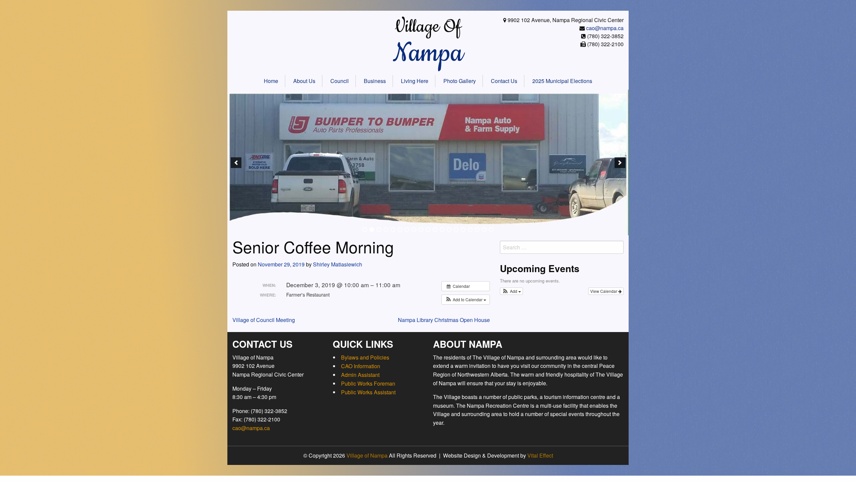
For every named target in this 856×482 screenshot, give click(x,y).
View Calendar (604, 291)
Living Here (414, 81)
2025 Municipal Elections (562, 81)
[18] (484, 229)
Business (375, 81)
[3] (379, 229)
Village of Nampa (367, 455)
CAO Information (360, 366)
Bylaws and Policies (365, 357)
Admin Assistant (360, 375)
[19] (491, 229)
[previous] (236, 162)
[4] (386, 229)
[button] (466, 299)
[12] (442, 229)
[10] (428, 229)
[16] (470, 229)
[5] (393, 229)
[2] (371, 229)
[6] (400, 229)
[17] (477, 229)
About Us (304, 81)
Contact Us (504, 81)
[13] (449, 229)
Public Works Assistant (368, 392)
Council (339, 81)
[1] (364, 229)
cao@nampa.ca (605, 28)
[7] (407, 229)
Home (271, 81)
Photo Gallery (459, 81)
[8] (414, 229)
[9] (421, 229)
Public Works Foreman (368, 383)
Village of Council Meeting (263, 320)
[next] (620, 162)
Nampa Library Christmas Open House (444, 320)
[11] (435, 229)
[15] (463, 229)
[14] (456, 229)
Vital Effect (540, 455)
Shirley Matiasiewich (337, 264)
